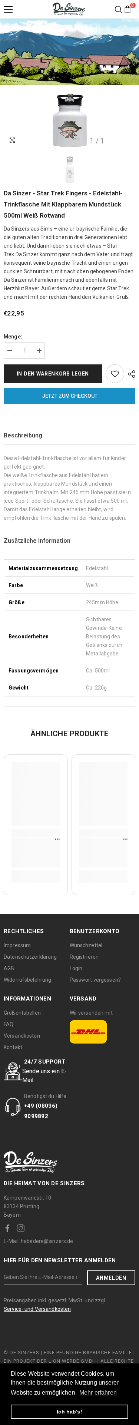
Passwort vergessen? (95, 980)
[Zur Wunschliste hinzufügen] (115, 373)
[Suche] (118, 9)
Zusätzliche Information (37, 540)
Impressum (17, 945)
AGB (9, 968)
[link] (35, 852)
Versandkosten (22, 1036)
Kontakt (13, 1047)
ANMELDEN (111, 1278)
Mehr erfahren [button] (98, 1392)
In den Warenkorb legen (53, 374)
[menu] (8, 9)
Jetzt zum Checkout (69, 396)
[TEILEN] (129, 374)
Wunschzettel (86, 945)
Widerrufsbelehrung (27, 980)
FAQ (8, 1024)
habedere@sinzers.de (38, 1241)
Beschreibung (23, 435)
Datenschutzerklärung (30, 957)
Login (76, 968)
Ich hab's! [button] (69, 1412)
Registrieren (84, 957)
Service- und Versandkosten (37, 1309)
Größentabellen (22, 1013)
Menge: (13, 337)
